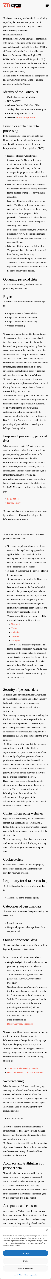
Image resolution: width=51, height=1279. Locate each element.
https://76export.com (12, 34)
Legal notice (33, 1275)
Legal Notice (23, 84)
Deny (25, 1261)
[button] (47, 1230)
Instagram (16, 640)
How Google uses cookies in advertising (25, 1072)
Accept (25, 1253)
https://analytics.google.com (20, 1024)
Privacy (26, 1275)
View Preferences (25, 1268)
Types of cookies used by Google (22, 1068)
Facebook (15, 624)
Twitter (14, 628)
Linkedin (15, 632)
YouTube (15, 636)
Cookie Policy (18, 1275)
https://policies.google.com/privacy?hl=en (22, 1044)
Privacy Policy (14, 503)
